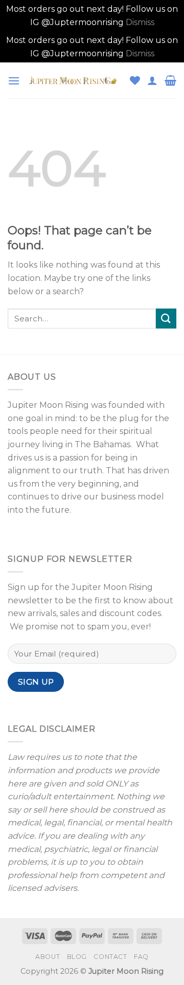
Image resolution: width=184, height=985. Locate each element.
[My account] (152, 80)
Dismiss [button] (140, 22)
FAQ (141, 956)
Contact (110, 956)
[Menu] (14, 80)
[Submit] (166, 319)
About (47, 956)
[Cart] (170, 80)
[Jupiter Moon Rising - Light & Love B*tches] (75, 80)
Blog (77, 956)
